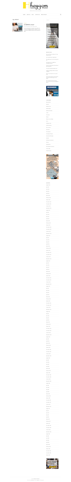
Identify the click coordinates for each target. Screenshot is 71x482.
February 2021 (48, 324)
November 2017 (48, 402)
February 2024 (48, 248)
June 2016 (47, 438)
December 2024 (48, 227)
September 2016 (48, 431)
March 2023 (48, 271)
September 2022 (48, 284)
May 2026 (47, 191)
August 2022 (48, 286)
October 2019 (48, 353)
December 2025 (48, 201)
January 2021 (48, 326)
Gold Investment (48, 125)
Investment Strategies (49, 135)
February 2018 (48, 395)
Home (24, 14)
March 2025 (48, 220)
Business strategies (49, 110)
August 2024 (48, 235)
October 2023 (48, 256)
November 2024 (48, 229)
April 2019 (47, 366)
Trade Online (48, 148)
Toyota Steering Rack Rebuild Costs (51, 68)
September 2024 (48, 233)
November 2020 (48, 330)
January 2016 (48, 448)
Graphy (38, 480)
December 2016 (48, 425)
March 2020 (48, 343)
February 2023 (48, 273)
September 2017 (48, 406)
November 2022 (48, 279)
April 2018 (47, 391)
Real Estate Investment (49, 140)
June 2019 (47, 362)
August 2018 (48, 383)
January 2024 (48, 250)
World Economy (48, 150)
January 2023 (48, 275)
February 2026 (48, 197)
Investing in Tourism (49, 133)
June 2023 (47, 265)
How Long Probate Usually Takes (51, 57)
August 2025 (48, 210)
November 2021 (48, 305)
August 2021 (48, 311)
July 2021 (47, 313)
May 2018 (47, 389)
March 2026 (48, 195)
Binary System (48, 102)
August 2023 (48, 260)
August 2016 (48, 433)
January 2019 (48, 372)
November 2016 (48, 427)
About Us (28, 14)
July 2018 (47, 385)
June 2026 (47, 189)
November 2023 (48, 254)
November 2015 (48, 452)
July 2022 (47, 288)
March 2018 (48, 393)
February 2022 (48, 298)
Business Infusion (36, 478)
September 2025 (48, 208)
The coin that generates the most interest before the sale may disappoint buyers (52, 81)
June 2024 (47, 239)
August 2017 (48, 408)
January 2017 (48, 423)
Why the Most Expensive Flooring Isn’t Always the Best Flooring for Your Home (52, 77)
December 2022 (48, 277)
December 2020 (48, 328)
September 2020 (48, 334)
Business (47, 104)
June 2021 (47, 315)
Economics (48, 114)
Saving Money (48, 144)
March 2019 (48, 368)
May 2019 (47, 364)
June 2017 (47, 412)
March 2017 (48, 419)
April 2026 (47, 193)
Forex (47, 121)
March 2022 (48, 296)
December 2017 (48, 400)
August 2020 (48, 336)
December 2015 (48, 450)
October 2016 (48, 429)
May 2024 (47, 241)
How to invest (48, 127)
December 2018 (48, 374)
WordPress (32, 480)
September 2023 (48, 258)
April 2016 (47, 442)
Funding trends (48, 123)
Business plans (48, 108)
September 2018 (48, 381)
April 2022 (47, 294)
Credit (47, 112)
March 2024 (48, 246)
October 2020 (48, 332)
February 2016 (48, 446)
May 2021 (47, 317)
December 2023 (48, 252)
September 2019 (48, 355)
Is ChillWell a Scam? (29, 24)
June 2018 (47, 387)
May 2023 (47, 267)
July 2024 (47, 237)
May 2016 (47, 440)
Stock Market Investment (50, 146)
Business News (48, 106)
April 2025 (47, 218)
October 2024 (48, 231)
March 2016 (48, 444)
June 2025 (47, 214)
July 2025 (47, 212)
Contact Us (37, 14)
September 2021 (48, 309)
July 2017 (47, 410)
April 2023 (47, 269)
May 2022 (47, 292)
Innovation (48, 129)
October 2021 (48, 307)
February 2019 (48, 370)
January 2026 (48, 199)
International (48, 131)
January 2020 (48, 347)
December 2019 (48, 349)
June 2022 (47, 290)
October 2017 (48, 404)
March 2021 (48, 322)
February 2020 (48, 345)
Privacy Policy (44, 14)
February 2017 (48, 421)
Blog (33, 14)
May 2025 (47, 216)
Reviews (25, 23)
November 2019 (48, 351)
